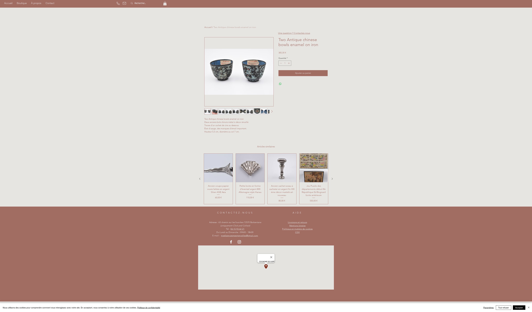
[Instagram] (239, 242)
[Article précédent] (199, 178)
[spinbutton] (284, 63)
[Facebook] (231, 242)
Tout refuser (503, 307)
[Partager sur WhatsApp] (280, 84)
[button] (165, 3)
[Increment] (289, 63)
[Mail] (124, 3)
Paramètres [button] (488, 307)
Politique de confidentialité (148, 307)
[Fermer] (528, 307)
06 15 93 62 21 (237, 229)
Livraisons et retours (297, 222)
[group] (266, 178)
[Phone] (118, 3)
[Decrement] (280, 63)
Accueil (208, 27)
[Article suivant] (332, 178)
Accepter (519, 307)
